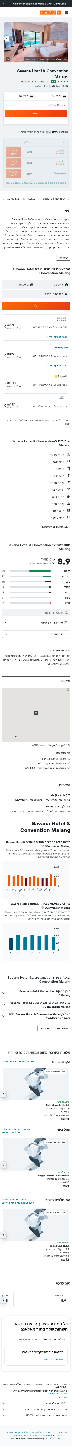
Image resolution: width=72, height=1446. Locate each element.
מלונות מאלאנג (54, 1438)
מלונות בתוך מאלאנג (53, 1359)
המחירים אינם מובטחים (57, 1393)
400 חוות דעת (29, 81)
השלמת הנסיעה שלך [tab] (53, 1339)
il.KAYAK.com (61, 1432)
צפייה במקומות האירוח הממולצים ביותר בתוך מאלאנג (18, 1201)
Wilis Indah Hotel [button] (59, 1245)
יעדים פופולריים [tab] (28, 1339)
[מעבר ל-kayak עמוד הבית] (50, 13)
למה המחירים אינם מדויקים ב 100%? (46, 1415)
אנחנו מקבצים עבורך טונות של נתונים (46, 1409)
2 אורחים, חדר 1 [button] (56, 104)
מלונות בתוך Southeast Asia (26, 1435)
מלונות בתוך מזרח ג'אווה (52, 1435)
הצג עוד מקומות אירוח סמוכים (18, 1061)
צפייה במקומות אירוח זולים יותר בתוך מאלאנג (16, 1131)
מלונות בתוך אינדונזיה (18, 1432)
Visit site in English (23, 3)
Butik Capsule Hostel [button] (57, 1105)
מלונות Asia (37, 1432)
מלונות (48, 1432)
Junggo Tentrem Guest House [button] (53, 1175)
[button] (3, 3)
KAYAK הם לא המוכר (55, 1403)
